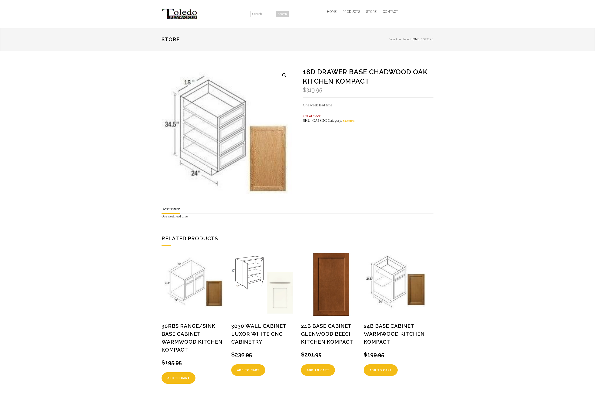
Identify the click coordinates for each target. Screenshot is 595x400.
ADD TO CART (178, 378)
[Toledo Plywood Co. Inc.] (205, 14)
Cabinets (348, 120)
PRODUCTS (351, 12)
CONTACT (390, 12)
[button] (284, 75)
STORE (371, 12)
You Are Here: (399, 39)
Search (282, 14)
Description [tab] (171, 209)
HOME (332, 12)
